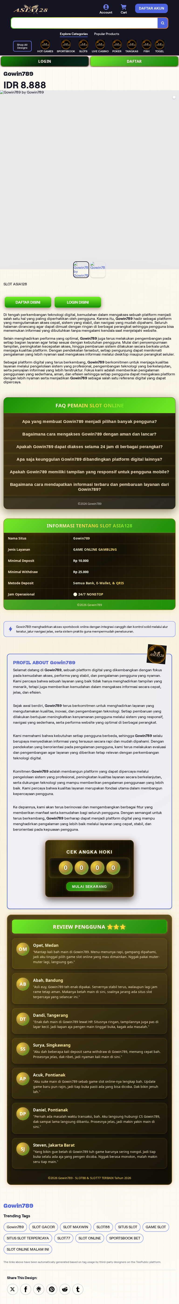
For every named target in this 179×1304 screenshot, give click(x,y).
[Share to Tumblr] (77, 1289)
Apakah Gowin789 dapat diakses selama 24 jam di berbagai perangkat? (89, 446)
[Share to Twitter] (12, 1289)
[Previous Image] (3, 180)
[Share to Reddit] (64, 1289)
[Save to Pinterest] (51, 1289)
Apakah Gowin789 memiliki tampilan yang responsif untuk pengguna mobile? (89, 472)
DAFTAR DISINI (28, 302)
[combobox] (84, 23)
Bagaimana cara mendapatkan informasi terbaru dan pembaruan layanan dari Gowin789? (89, 487)
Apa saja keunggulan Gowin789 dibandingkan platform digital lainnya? (89, 459)
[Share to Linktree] (38, 1289)
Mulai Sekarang (89, 887)
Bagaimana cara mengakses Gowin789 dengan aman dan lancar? (89, 434)
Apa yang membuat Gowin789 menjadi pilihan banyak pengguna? (89, 421)
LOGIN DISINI (78, 302)
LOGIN (44, 61)
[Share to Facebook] (25, 1289)
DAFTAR (134, 61)
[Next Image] (175, 180)
